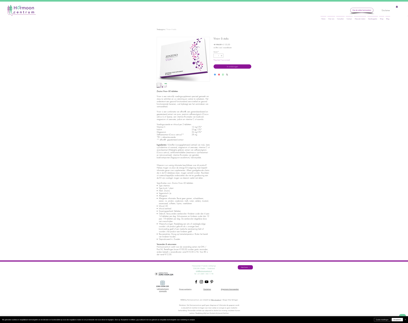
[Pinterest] (212, 282)
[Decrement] (215, 55)
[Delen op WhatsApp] (223, 74)
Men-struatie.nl (216, 300)
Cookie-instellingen (382, 320)
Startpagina (161, 29)
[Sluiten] (405, 319)
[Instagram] (201, 282)
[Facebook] (196, 282)
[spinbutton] (218, 55)
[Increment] (221, 55)
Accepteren (397, 320)
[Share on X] (227, 74)
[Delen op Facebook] (215, 74)
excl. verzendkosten (226, 48)
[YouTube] (206, 282)
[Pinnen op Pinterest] (219, 74)
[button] (397, 6)
